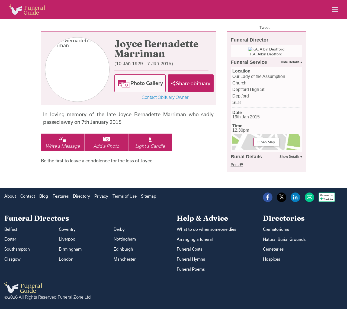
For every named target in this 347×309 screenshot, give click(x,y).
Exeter (10, 239)
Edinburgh (123, 249)
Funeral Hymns (191, 259)
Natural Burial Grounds (284, 239)
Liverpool (67, 239)
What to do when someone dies (206, 229)
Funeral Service (249, 62)
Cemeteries (273, 249)
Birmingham (70, 249)
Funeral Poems (191, 269)
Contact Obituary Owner (165, 97)
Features (61, 196)
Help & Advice (202, 218)
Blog (43, 196)
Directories (284, 218)
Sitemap (148, 196)
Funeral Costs (189, 249)
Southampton (17, 249)
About (10, 196)
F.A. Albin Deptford (266, 54)
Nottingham (125, 239)
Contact (27, 196)
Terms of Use (125, 196)
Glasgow (12, 259)
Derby (119, 229)
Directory (81, 196)
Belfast (10, 229)
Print (235, 164)
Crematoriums (276, 229)
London (66, 259)
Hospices (271, 259)
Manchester (125, 259)
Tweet (264, 27)
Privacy (101, 196)
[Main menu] (335, 9)
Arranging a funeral (195, 239)
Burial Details (246, 156)
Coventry (67, 229)
